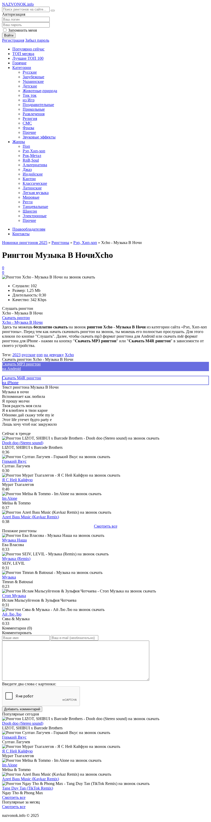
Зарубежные (33, 77)
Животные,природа (40, 91)
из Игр (28, 100)
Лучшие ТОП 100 (27, 58)
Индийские (33, 174)
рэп (40, 355)
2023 (16, 355)
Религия (30, 118)
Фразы (28, 128)
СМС (27, 123)
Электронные (35, 216)
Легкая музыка (36, 192)
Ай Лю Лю (11, 614)
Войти (8, 35)
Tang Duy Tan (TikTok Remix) (27, 788)
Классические (35, 183)
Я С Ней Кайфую (17, 480)
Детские (30, 86)
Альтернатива (35, 165)
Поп (26, 146)
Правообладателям (28, 229)
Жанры (18, 141)
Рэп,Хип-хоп (34, 151)
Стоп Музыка (14, 595)
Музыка (9, 577)
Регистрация (13, 40)
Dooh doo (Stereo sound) (22, 443)
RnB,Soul (31, 160)
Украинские (33, 81)
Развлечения (34, 114)
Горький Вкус (14, 461)
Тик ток (30, 95)
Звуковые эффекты (39, 137)
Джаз (27, 169)
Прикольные (34, 109)
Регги (28, 202)
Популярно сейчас (28, 49)
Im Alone (9, 498)
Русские (30, 72)
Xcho (69, 355)
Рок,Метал (32, 155)
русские (29, 355)
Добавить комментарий (22, 709)
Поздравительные (38, 104)
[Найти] (53, 10)
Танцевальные (35, 206)
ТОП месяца (23, 53)
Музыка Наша (14, 540)
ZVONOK (18, 4)
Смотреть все (105, 526)
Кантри (29, 179)
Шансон (30, 211)
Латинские (32, 188)
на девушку (54, 355)
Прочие (29, 132)
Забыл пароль (37, 40)
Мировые (31, 197)
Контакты (21, 234)
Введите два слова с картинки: (29, 684)
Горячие (19, 63)
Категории (21, 67)
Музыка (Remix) (16, 558)
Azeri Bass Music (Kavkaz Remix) (30, 517)
